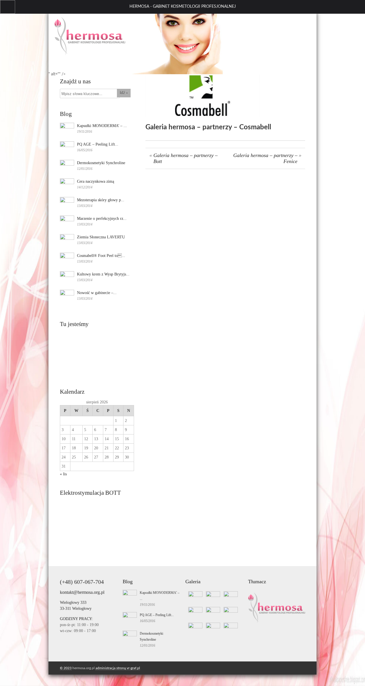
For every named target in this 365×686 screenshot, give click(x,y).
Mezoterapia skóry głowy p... (100, 200)
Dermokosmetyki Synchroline (101, 163)
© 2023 (66, 668)
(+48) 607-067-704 (82, 582)
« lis (63, 474)
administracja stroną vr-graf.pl (118, 668)
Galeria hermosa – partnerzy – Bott (185, 158)
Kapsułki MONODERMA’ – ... (102, 126)
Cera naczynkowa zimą (95, 181)
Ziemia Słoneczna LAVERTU (101, 237)
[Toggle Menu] (7, 7)
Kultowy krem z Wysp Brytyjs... (103, 274)
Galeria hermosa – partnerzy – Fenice (265, 158)
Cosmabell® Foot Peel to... (101, 256)
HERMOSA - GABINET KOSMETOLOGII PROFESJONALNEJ (182, 7)
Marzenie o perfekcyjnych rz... (102, 218)
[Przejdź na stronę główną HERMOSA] (89, 54)
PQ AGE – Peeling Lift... (97, 144)
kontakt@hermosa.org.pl (82, 592)
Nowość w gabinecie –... (97, 293)
